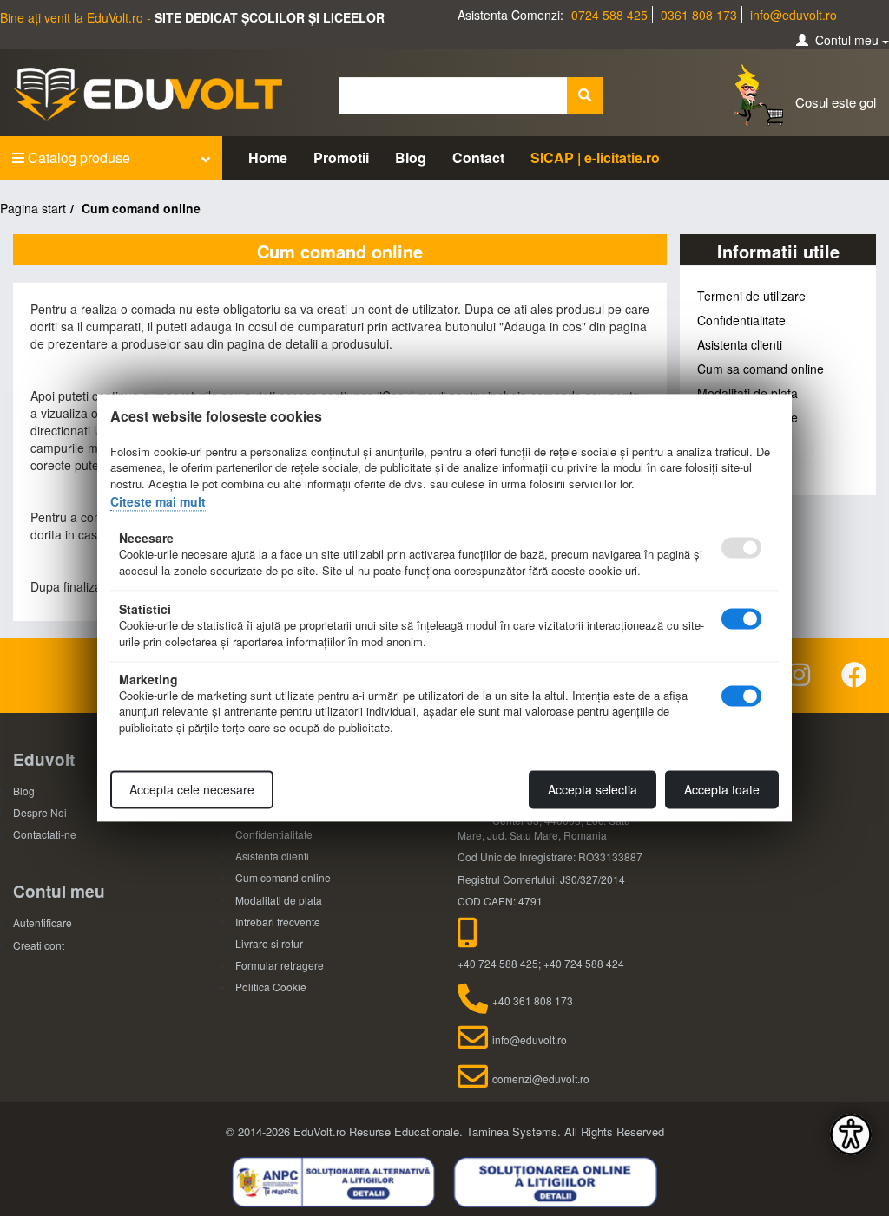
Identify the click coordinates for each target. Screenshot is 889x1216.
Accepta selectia (592, 790)
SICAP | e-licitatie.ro (595, 157)
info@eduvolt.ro (793, 14)
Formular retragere (279, 965)
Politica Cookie (270, 986)
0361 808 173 (699, 14)
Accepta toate (722, 790)
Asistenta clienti (739, 344)
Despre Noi (40, 812)
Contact (478, 157)
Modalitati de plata (747, 393)
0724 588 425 (609, 14)
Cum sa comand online (760, 368)
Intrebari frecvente (277, 921)
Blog (410, 157)
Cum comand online (283, 877)
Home (267, 157)
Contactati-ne (44, 834)
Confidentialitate (741, 320)
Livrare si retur (269, 943)
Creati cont (38, 945)
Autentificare (42, 922)
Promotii (341, 157)
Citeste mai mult (158, 501)
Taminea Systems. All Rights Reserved (565, 1131)
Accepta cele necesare (191, 790)
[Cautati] (585, 95)
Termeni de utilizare (751, 295)
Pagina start (33, 208)
